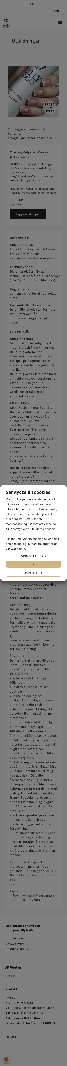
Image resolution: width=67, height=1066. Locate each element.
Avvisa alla (33, 573)
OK (34, 564)
